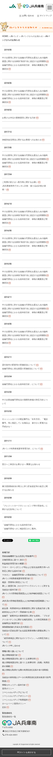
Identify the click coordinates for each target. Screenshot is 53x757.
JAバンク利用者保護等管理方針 (16, 578)
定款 (4, 707)
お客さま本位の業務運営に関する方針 (19, 118)
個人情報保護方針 (10, 654)
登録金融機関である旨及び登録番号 (18, 556)
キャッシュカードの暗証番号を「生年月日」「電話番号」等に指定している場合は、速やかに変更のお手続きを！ (25, 423)
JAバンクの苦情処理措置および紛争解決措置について (26, 593)
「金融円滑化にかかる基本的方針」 (18, 525)
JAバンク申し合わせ (11, 645)
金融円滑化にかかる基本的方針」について (21, 384)
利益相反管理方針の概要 (13, 563)
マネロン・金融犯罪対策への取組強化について (23, 574)
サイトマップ (46, 15)
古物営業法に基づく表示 (13, 559)
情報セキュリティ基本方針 (14, 684)
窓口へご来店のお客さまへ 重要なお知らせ (21, 464)
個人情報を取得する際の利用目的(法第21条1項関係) (25, 669)
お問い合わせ (28, 15)
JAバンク (14, 36)
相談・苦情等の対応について (15, 582)
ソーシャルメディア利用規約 (15, 699)
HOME (5, 36)
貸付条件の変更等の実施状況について (19, 365)
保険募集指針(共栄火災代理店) (15, 626)
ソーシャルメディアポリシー (15, 695)
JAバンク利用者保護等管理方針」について (21, 448)
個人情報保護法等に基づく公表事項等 (19, 658)
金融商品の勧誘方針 (11, 623)
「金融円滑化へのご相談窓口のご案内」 (20, 529)
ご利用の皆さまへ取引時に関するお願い (20, 182)
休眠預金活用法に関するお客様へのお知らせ (22, 140)
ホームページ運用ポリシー (14, 703)
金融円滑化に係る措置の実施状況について (21, 368)
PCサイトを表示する (26, 752)
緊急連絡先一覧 (9, 716)
